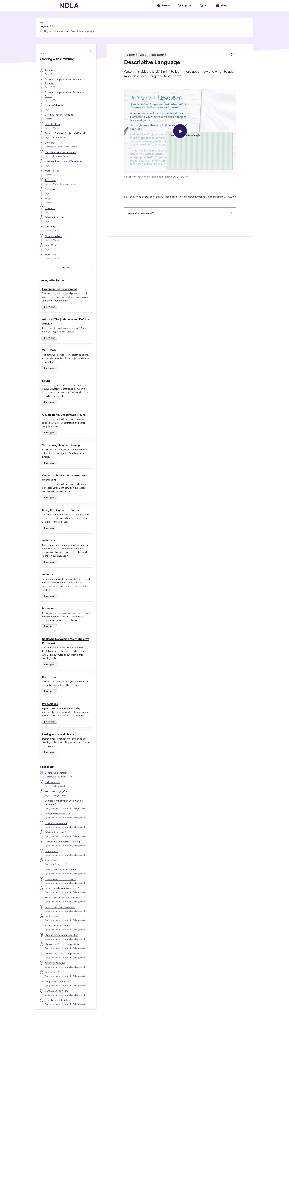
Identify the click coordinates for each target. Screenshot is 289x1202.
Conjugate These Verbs (57, 981)
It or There (50, 179)
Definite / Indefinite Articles (59, 114)
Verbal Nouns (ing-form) (57, 791)
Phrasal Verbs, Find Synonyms (60, 878)
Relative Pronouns (54, 217)
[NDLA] (69, 5)
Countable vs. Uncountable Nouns (63, 414)
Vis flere (66, 267)
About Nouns (52, 189)
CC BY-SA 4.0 (180, 176)
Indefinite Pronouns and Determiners (64, 161)
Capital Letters (52, 123)
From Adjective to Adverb (58, 1000)
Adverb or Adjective (55, 962)
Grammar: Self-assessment (59, 288)
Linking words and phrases (59, 734)
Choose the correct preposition (61, 934)
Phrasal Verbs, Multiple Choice (60, 869)
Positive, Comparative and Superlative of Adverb (66, 94)
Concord (49, 142)
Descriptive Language (56, 772)
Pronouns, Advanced (56, 822)
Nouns (48, 198)
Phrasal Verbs (52, 860)
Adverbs (47, 574)
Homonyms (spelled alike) (58, 813)
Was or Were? (52, 972)
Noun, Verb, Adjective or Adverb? (62, 897)
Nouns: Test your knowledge (60, 906)
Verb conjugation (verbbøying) (61, 445)
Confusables (51, 916)
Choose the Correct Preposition (62, 944)
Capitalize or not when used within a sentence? (64, 802)
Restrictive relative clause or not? (62, 888)
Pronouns (50, 207)
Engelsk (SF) (47, 26)
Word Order (51, 245)
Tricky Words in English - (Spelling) (62, 841)
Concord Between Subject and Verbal (65, 133)
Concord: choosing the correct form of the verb (65, 477)
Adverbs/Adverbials (55, 105)
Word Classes (52, 170)
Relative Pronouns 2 (55, 832)
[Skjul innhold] (89, 51)
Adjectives (50, 70)
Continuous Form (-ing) (57, 990)
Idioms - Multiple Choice (57, 925)
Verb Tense (50, 226)
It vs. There (49, 677)
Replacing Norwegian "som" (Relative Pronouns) (65, 641)
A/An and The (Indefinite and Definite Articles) (65, 321)
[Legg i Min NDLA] (232, 54)
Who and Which (53, 235)
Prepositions (50, 703)
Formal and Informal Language (60, 151)
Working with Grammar (52, 31)
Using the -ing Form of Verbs (60, 510)
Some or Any (51, 850)
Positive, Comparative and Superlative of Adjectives (66, 81)
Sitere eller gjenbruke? (141, 212)
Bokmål (166, 5)
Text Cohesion (52, 781)
